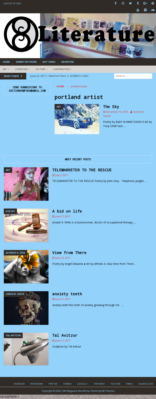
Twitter (52, 383)
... (146, 181)
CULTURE (40, 69)
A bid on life (67, 211)
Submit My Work (26, 61)
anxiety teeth (67, 293)
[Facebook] (115, 3)
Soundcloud (145, 383)
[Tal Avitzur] (26, 349)
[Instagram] (123, 3)
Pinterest (99, 383)
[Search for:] (133, 76)
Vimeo (129, 383)
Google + (82, 383)
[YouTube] (138, 10)
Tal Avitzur (64, 335)
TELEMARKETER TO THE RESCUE (82, 169)
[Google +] (145, 3)
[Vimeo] (145, 10)
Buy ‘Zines (49, 61)
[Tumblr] (138, 3)
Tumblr (67, 383)
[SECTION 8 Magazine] (78, 56)
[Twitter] (130, 3)
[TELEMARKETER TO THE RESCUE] (26, 184)
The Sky (111, 106)
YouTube (115, 383)
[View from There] (26, 267)
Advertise (67, 61)
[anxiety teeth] (26, 308)
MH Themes (108, 391)
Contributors (61, 69)
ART (5, 69)
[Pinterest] (152, 3)
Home (6, 61)
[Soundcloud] (152, 10)
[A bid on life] (26, 225)
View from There (69, 252)
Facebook (19, 383)
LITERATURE (21, 69)
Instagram (36, 383)
